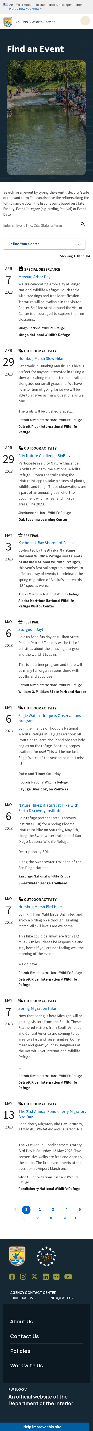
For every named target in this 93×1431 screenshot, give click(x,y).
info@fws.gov (61, 1298)
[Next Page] (75, 1218)
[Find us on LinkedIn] (47, 1277)
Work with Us (26, 1365)
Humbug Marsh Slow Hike (40, 358)
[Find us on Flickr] (58, 1277)
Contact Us (24, 1336)
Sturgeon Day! (30, 629)
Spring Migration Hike (37, 1008)
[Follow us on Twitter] (36, 1277)
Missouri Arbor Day (34, 276)
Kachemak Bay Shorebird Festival (47, 542)
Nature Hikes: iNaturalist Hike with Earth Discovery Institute (48, 808)
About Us (21, 1321)
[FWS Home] (7, 22)
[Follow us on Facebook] (13, 1277)
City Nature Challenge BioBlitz (44, 455)
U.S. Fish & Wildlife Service (35, 22)
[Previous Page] (15, 1210)
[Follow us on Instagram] (24, 1277)
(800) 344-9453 (24, 1298)
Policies (20, 1350)
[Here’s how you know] (46, 7)
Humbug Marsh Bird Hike (40, 906)
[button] (44, 244)
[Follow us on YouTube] (69, 1277)
